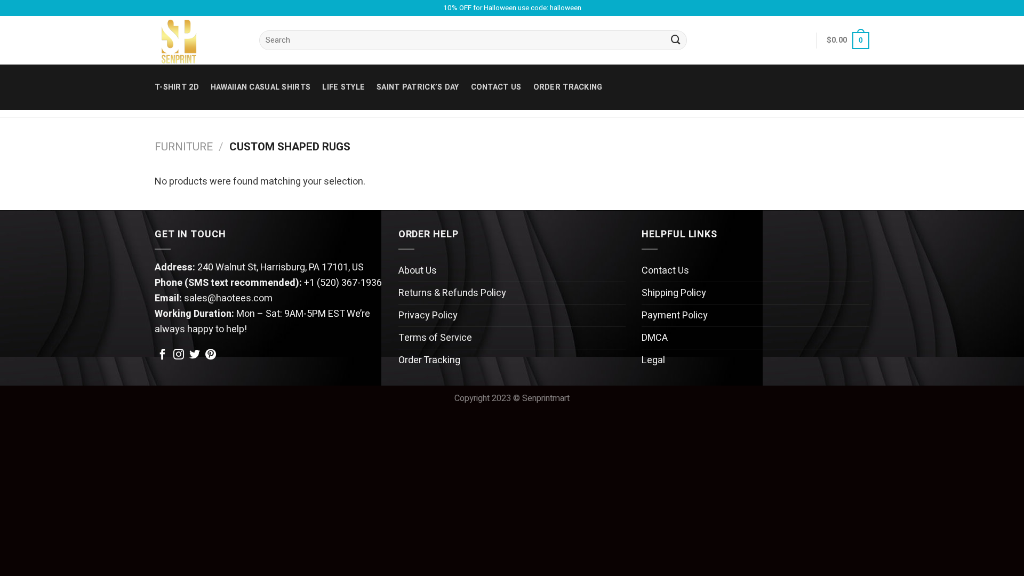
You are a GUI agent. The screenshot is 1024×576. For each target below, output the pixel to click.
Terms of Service (435, 338)
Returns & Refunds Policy (452, 293)
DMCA (655, 338)
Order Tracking (568, 87)
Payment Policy (675, 315)
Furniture (184, 147)
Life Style (343, 87)
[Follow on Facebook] (162, 355)
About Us (417, 270)
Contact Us (665, 270)
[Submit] (676, 40)
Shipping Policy (674, 293)
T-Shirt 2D (177, 87)
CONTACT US (496, 87)
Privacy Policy (428, 315)
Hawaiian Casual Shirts (260, 87)
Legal (653, 360)
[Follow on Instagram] (178, 355)
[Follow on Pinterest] (210, 355)
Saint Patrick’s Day (418, 87)
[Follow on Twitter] (194, 355)
